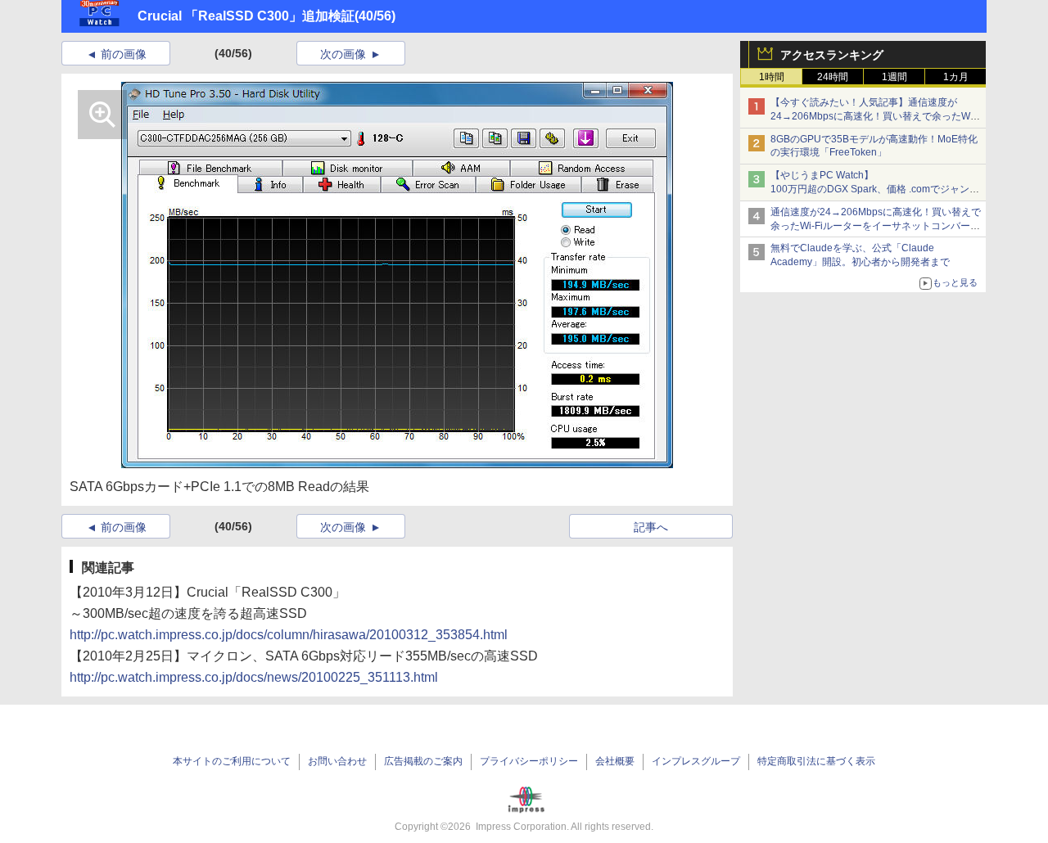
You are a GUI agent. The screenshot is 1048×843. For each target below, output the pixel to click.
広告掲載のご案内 (423, 761)
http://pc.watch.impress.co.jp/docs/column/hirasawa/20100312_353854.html (289, 635)
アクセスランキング (831, 54)
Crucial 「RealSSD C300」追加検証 (246, 16)
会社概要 (615, 761)
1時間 (771, 77)
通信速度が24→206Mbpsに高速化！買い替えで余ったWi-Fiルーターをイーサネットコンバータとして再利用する (875, 226)
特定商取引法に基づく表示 (816, 761)
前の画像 (124, 54)
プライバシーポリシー (529, 761)
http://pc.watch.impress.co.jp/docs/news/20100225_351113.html (254, 677)
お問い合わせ (337, 761)
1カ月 (956, 77)
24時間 (832, 77)
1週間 (894, 77)
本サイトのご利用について (232, 761)
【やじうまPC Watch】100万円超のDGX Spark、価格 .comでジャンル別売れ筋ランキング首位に (874, 189)
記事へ (651, 527)
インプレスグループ (696, 761)
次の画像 (343, 54)
